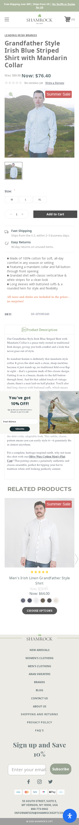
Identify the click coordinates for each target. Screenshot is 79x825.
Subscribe (19, 429)
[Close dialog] (76, 393)
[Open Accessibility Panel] (70, 816)
